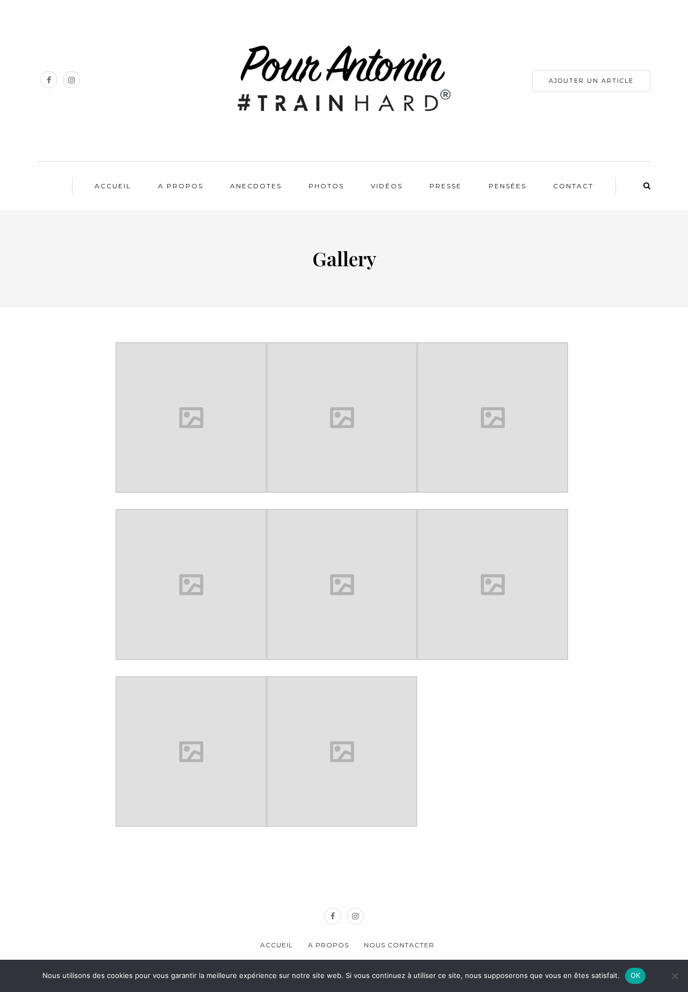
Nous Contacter (399, 945)
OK (635, 975)
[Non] (674, 975)
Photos (326, 186)
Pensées (507, 186)
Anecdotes (256, 186)
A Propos (180, 186)
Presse (445, 186)
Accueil (113, 186)
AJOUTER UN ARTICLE (591, 80)
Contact (573, 186)
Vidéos (387, 186)
